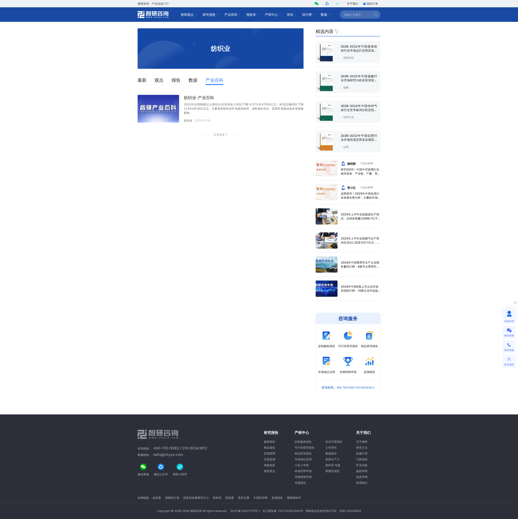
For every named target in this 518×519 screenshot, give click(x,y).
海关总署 (243, 497)
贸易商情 (269, 453)
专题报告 (300, 482)
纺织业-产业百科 (199, 97)
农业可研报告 (333, 441)
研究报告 (209, 15)
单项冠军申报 (303, 471)
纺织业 (188, 120)
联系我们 (361, 482)
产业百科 (230, 15)
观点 (159, 80)
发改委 (157, 497)
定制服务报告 (303, 441)
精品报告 (269, 447)
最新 (142, 80)
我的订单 (372, 3)
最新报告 (269, 441)
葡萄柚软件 (294, 497)
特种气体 (348, 117)
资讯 (290, 15)
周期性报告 (332, 471)
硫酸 (346, 87)
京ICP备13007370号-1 (245, 511)
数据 (324, 15)
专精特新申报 (303, 477)
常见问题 (361, 465)
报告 (176, 80)
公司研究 (331, 447)
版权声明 (361, 471)
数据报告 (331, 453)
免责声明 (361, 477)
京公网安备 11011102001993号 (282, 511)
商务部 (217, 497)
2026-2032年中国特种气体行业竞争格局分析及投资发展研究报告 (359, 110)
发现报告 (277, 497)
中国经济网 (260, 497)
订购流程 (361, 459)
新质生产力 (332, 459)
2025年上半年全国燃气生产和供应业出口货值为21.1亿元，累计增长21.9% (360, 242)
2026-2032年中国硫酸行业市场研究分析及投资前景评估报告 (359, 80)
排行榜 (307, 15)
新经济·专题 (332, 465)
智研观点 (187, 15)
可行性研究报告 (304, 447)
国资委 (229, 497)
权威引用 (361, 453)
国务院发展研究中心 (196, 497)
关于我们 (352, 3)
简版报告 (269, 465)
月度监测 (269, 459)
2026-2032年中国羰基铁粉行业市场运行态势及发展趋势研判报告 (359, 50)
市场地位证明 (303, 459)
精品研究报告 (303, 453)
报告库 (251, 15)
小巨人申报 (302, 465)
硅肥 (346, 146)
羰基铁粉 (348, 57)
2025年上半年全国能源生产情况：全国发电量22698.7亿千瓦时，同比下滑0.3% (360, 218)
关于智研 (361, 441)
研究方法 (361, 447)
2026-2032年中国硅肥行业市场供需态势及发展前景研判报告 (359, 140)
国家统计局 (172, 497)
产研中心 (271, 15)
